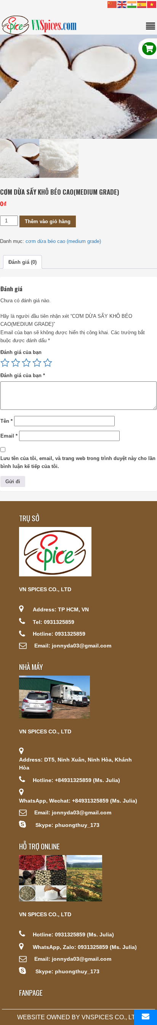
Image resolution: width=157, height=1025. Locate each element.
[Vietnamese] (152, 4)
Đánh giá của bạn (21, 352)
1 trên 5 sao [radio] (5, 362)
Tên (6, 421)
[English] (122, 4)
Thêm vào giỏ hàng (47, 221)
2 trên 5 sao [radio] (15, 362)
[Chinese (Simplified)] (112, 4)
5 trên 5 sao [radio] (47, 362)
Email (9, 436)
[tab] (22, 262)
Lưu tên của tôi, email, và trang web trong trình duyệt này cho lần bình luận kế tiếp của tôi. (77, 462)
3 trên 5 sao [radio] (26, 362)
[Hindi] (132, 4)
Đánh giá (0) (22, 262)
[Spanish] (142, 4)
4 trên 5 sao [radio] (37, 362)
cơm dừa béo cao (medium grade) (63, 241)
